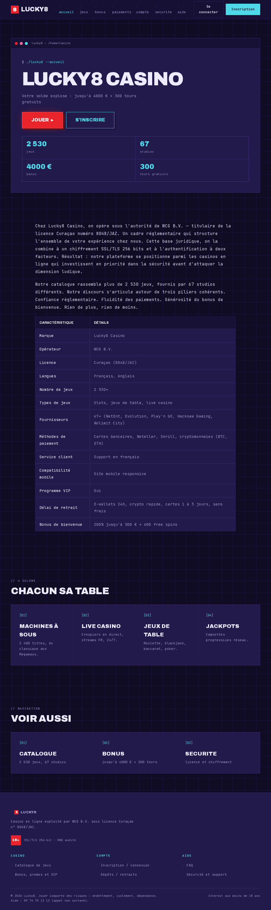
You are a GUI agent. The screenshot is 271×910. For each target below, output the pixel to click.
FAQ (190, 865)
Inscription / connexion (125, 865)
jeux (84, 12)
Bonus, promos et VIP (36, 874)
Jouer (42, 120)
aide (182, 12)
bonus (100, 12)
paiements (121, 12)
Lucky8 (33, 9)
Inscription (243, 9)
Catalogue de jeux (33, 865)
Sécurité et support (207, 874)
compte (142, 12)
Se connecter (208, 9)
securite (163, 12)
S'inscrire (90, 120)
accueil (66, 12)
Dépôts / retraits (119, 874)
